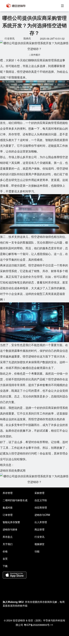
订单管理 (8, 515)
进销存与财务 (10, 529)
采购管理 (39, 493)
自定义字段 (40, 500)
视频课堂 (39, 544)
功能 (36, 551)
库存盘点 (8, 536)
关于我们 (8, 544)
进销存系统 (7, 470)
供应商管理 (40, 507)
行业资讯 (39, 536)
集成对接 (8, 507)
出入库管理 (40, 522)
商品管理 (39, 529)
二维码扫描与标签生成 (15, 500)
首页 (5, 558)
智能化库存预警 (11, 522)
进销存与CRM (42, 515)
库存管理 (8, 493)
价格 (5, 551)
